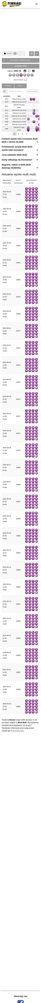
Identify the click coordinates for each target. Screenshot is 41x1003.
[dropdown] (37, 53)
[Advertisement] (20, 28)
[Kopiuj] (31, 53)
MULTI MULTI (19, 60)
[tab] (20, 140)
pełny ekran (20, 79)
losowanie (6, 96)
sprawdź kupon (21, 66)
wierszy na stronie (15, 91)
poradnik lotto (18, 731)
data (19, 96)
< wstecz (8, 86)
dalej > (20, 86)
